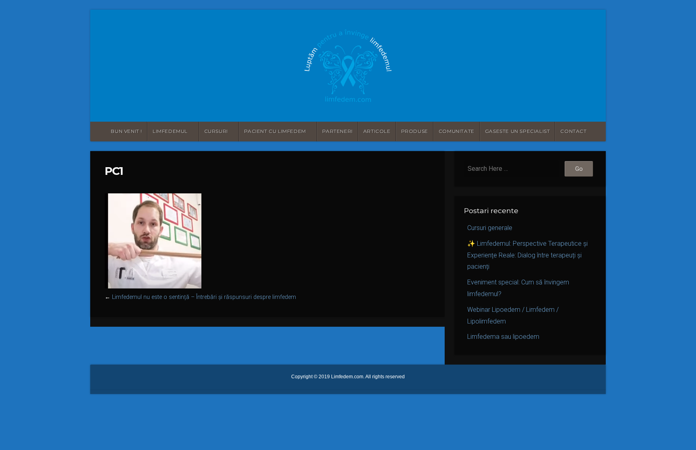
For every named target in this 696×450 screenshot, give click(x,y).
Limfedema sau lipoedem (503, 336)
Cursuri (216, 131)
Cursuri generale (489, 228)
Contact (573, 131)
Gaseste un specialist (517, 131)
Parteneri (337, 131)
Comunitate (456, 131)
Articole (377, 131)
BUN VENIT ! (126, 131)
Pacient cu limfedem (275, 131)
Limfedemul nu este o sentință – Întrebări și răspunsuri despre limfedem (204, 297)
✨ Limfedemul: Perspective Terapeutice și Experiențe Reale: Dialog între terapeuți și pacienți (527, 255)
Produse (414, 131)
